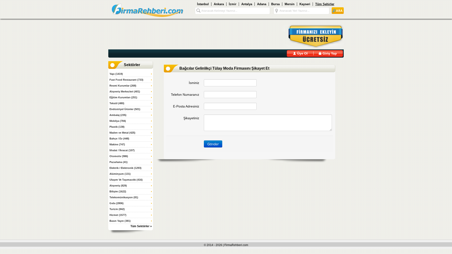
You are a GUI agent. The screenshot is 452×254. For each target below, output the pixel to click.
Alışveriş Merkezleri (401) (124, 91)
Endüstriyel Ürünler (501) (124, 109)
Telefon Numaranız (185, 94)
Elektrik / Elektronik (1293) (125, 168)
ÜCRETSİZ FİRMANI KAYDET (313, 36)
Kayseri (304, 4)
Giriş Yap (329, 53)
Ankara (219, 4)
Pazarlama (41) (118, 162)
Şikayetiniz (191, 118)
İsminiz (194, 83)
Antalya (246, 4)
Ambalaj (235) (117, 115)
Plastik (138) (117, 126)
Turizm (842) (117, 209)
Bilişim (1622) (117, 191)
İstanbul (203, 4)
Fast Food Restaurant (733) (126, 79)
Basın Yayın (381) (120, 220)
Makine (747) (117, 144)
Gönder (213, 144)
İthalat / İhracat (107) (122, 150)
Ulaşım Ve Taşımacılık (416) (126, 179)
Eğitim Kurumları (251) (123, 97)
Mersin (290, 4)
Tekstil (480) (116, 103)
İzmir (232, 4)
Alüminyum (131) (120, 173)
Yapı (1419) (116, 73)
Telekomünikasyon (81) (123, 197)
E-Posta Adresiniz (186, 106)
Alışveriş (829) (118, 185)
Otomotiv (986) (118, 156)
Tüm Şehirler (324, 4)
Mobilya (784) (117, 120)
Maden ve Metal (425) (122, 132)
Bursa (275, 4)
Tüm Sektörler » (141, 226)
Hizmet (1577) (117, 215)
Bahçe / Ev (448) (119, 138)
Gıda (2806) (116, 203)
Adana (261, 4)
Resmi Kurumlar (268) (122, 85)
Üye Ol (302, 53)
